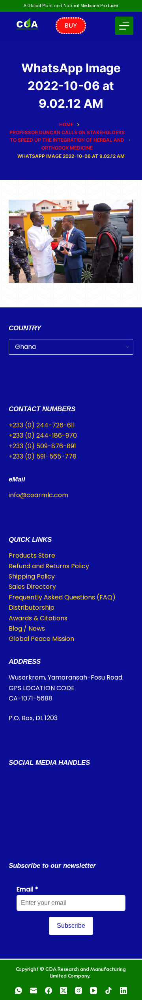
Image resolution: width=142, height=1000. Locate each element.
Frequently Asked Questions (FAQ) (62, 597)
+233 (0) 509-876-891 (42, 446)
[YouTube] (93, 990)
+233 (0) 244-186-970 (43, 435)
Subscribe (71, 925)
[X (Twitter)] (63, 990)
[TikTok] (108, 990)
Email (27, 889)
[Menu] (124, 26)
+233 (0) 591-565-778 (43, 456)
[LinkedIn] (123, 990)
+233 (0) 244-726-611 (42, 425)
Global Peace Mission (41, 638)
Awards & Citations (38, 618)
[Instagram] (78, 990)
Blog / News (27, 628)
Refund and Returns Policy (49, 566)
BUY (71, 25)
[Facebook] (48, 990)
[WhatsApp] (18, 990)
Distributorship (31, 607)
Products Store (32, 555)
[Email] (33, 990)
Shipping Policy (32, 576)
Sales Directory (32, 586)
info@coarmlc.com (38, 495)
